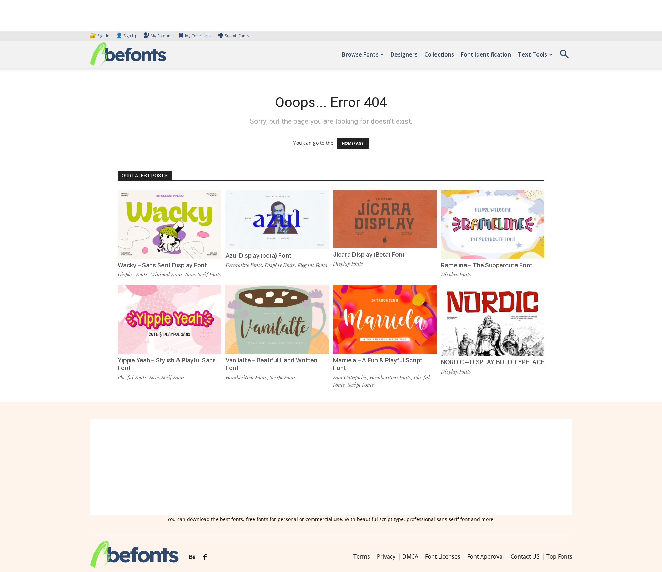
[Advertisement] (331, 467)
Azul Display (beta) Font (258, 255)
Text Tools (532, 54)
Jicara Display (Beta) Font (369, 254)
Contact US (525, 556)
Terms (361, 556)
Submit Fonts (237, 35)
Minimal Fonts (166, 274)
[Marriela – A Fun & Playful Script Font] (385, 319)
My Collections (198, 35)
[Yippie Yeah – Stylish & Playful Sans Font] (169, 319)
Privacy (386, 556)
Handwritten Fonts (246, 377)
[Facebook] (205, 557)
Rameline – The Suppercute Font (486, 265)
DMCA (410, 556)
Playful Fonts (132, 377)
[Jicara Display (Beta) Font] (385, 218)
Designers (404, 54)
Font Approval (485, 556)
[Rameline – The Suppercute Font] (492, 224)
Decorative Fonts (243, 265)
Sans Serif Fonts (203, 274)
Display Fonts (133, 274)
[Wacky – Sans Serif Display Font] (169, 224)
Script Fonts (283, 377)
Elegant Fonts (312, 265)
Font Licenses (442, 556)
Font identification (486, 54)
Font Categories (350, 377)
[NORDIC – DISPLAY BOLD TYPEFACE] (492, 319)
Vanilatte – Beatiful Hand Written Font (271, 364)
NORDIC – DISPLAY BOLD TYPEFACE (492, 362)
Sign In (100, 35)
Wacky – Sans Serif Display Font (162, 265)
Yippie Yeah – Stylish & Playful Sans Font (167, 364)
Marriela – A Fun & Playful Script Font (377, 364)
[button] (564, 56)
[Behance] (192, 557)
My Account (161, 35)
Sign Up (126, 35)
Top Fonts (559, 556)
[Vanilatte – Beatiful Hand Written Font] (277, 319)
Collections (439, 54)
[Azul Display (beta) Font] (277, 219)
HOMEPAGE (352, 143)
